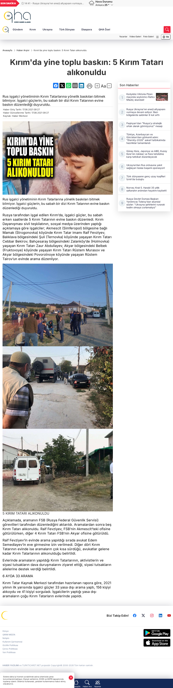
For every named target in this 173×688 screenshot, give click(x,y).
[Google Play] (151, 633)
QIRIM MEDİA (9, 634)
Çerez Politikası (10, 649)
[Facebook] (134, 615)
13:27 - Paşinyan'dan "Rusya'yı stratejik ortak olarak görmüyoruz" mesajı (51, 3)
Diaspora (86, 29)
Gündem (18, 29)
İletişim (6, 638)
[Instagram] (152, 615)
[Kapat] (71, 677)
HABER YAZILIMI (11, 665)
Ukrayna (47, 29)
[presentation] (81, 3)
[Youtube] (169, 615)
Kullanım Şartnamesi (12, 641)
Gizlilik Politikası (10, 645)
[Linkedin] (160, 615)
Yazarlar (123, 36)
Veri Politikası (9, 652)
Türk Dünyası (67, 29)
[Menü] (157, 37)
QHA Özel (104, 29)
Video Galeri (135, 36)
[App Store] (151, 643)
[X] (143, 615)
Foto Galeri (148, 36)
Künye (6, 631)
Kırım (33, 29)
